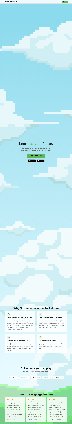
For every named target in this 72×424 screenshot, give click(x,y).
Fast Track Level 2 (36, 377)
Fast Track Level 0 (13, 377)
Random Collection (59, 377)
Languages (48, 1)
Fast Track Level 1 (24, 377)
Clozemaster (10, 1)
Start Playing (36, 155)
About (54, 1)
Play (65, 1)
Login (59, 1)
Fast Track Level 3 (47, 377)
